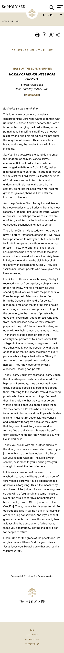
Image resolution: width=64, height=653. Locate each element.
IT (39, 50)
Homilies (7, 21)
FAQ (32, 630)
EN (20, 50)
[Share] (58, 35)
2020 (16, 21)
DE (13, 50)
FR (32, 50)
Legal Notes (32, 635)
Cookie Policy (32, 639)
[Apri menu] (59, 7)
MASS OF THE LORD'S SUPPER (32, 68)
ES (26, 50)
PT (51, 50)
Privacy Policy (32, 644)
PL (44, 50)
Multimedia (32, 95)
